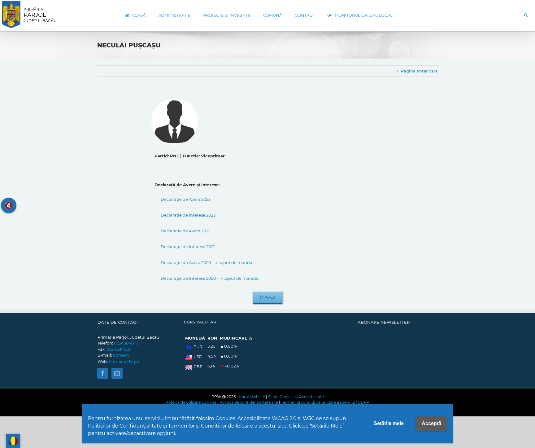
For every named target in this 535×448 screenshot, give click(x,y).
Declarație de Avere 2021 (185, 230)
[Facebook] (102, 373)
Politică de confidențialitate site (249, 402)
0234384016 (126, 342)
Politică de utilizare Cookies (191, 402)
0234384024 (119, 349)
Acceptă (431, 423)
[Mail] (117, 373)
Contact (121, 355)
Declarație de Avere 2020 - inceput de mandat (207, 262)
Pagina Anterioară (419, 70)
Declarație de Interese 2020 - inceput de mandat (210, 278)
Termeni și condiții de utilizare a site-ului (318, 402)
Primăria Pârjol (124, 361)
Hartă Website (252, 396)
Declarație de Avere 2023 (186, 199)
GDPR (363, 402)
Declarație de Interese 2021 (188, 246)
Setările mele (389, 423)
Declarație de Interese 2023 (188, 215)
